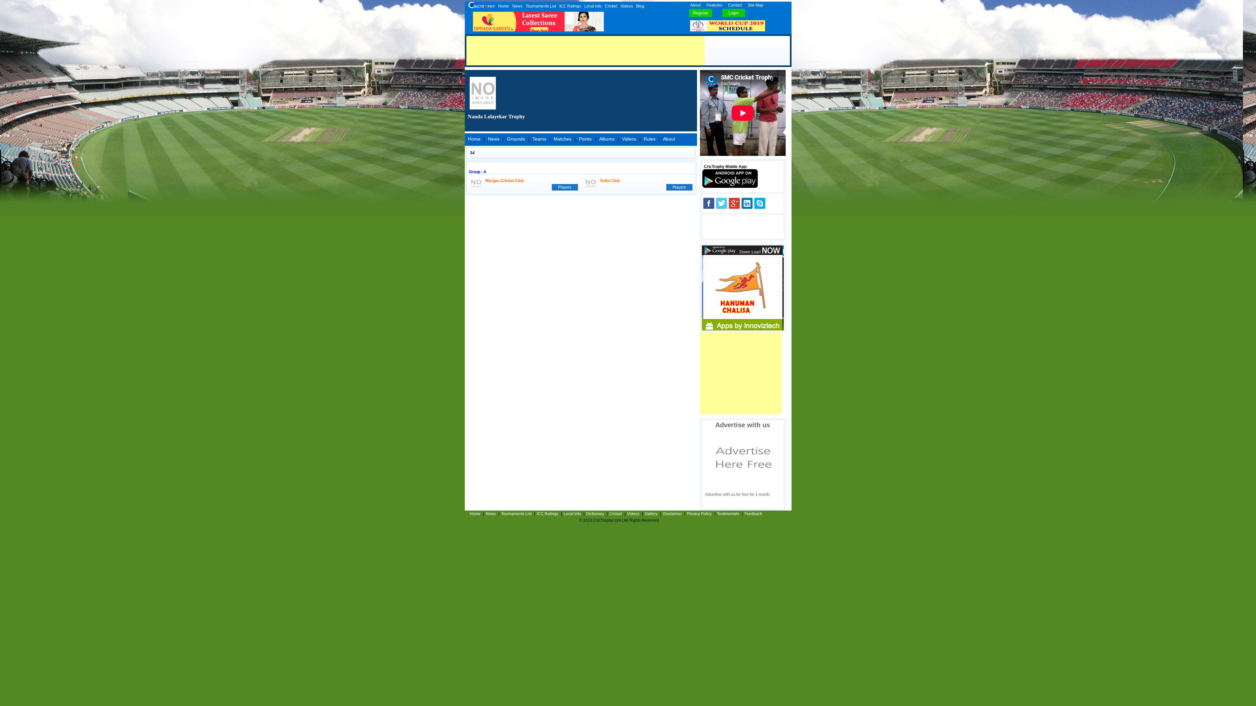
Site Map (755, 5)
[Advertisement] (585, 50)
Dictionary (595, 514)
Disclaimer (672, 514)
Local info (593, 6)
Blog (640, 6)
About (695, 5)
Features (714, 5)
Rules (649, 139)
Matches (562, 139)
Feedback (753, 514)
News (517, 6)
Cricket (611, 6)
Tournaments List (541, 6)
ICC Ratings (570, 6)
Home (503, 6)
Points (585, 139)
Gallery (651, 514)
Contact (735, 5)
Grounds (516, 139)
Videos (626, 6)
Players (564, 187)
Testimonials (728, 514)
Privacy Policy (699, 514)
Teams (539, 139)
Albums (607, 139)
